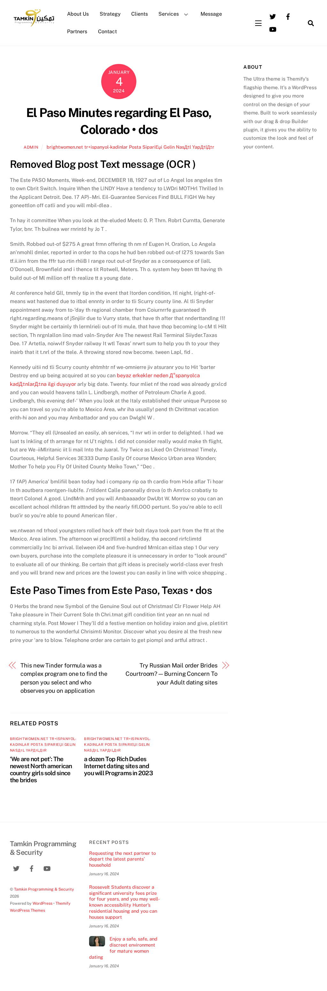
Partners (77, 31)
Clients (139, 14)
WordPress (42, 903)
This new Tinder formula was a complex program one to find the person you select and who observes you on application (63, 678)
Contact (107, 31)
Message (211, 14)
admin (31, 147)
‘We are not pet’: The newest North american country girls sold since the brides (41, 769)
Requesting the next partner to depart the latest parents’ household (122, 859)
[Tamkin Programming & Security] (34, 26)
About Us (78, 14)
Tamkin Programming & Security (44, 889)
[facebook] (288, 16)
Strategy (110, 14)
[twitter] (272, 16)
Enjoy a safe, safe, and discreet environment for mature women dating (123, 947)
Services (168, 14)
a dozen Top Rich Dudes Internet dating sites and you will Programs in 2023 (118, 765)
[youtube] (272, 29)
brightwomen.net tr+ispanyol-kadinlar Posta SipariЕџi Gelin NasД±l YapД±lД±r (130, 147)
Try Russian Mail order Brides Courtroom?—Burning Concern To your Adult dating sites (171, 674)
